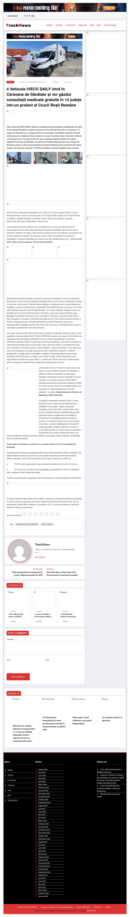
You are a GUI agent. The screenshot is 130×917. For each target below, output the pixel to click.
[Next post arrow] (81, 572)
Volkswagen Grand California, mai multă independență (76, 720)
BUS (99, 25)
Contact (108, 907)
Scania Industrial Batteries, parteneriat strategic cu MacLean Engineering (68, 615)
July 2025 (41, 808)
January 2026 (43, 790)
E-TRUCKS (70, 25)
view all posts (40, 557)
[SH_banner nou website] (102, 309)
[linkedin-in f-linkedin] (124, 16)
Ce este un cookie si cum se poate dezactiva (57, 907)
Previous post (37, 569)
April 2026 (42, 781)
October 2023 (43, 869)
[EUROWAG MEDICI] (42, 117)
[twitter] (30, 514)
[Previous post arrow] (7, 572)
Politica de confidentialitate (27, 907)
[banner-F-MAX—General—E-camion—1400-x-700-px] (44, 207)
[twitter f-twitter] (111, 16)
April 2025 (42, 817)
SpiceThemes (91, 911)
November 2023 (44, 866)
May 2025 (41, 814)
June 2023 (42, 881)
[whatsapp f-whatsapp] (105, 16)
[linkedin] (36, 514)
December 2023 (44, 863)
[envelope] (41, 514)
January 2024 (43, 860)
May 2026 (41, 778)
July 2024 (41, 845)
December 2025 (44, 793)
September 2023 (44, 872)
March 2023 (42, 890)
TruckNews (55, 82)
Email (47, 660)
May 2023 (41, 884)
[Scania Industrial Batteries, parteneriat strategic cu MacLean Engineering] (70, 598)
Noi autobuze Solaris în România (107, 719)
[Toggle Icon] (123, 25)
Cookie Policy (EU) (83, 907)
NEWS (49, 25)
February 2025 (43, 824)
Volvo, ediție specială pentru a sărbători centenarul (16, 615)
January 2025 (43, 827)
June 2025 (42, 812)
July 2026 (41, 772)
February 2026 (43, 787)
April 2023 (42, 887)
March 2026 (42, 784)
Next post (50, 569)
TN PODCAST (110, 25)
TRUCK (58, 25)
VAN (92, 25)
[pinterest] (47, 514)
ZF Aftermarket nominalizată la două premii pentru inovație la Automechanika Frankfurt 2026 (48, 723)
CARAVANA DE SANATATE (27, 82)
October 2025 (43, 799)
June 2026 (42, 775)
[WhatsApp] (52, 514)
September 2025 (44, 802)
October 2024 (43, 836)
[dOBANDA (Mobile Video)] (102, 62)
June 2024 (42, 848)
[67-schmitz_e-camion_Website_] (102, 185)
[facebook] (25, 514)
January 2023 (43, 896)
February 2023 (43, 893)
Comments (10, 639)
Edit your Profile (68, 549)
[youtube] (117, 16)
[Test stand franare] (102, 123)
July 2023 (41, 878)
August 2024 (42, 842)
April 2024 (42, 851)
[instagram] (99, 16)
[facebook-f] (93, 16)
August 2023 (42, 875)
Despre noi (98, 907)
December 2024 (44, 830)
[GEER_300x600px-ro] (102, 247)
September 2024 (44, 839)
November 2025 (44, 796)
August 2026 (42, 769)
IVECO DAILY (41, 82)
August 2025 (42, 805)
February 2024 (43, 857)
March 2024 (42, 854)
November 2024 (44, 833)
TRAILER (82, 25)
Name (8, 660)
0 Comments (67, 82)
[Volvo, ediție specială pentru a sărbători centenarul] (18, 598)
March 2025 (42, 821)
